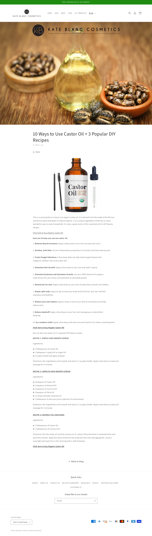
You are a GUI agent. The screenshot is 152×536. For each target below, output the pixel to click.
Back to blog (77, 461)
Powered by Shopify (35, 530)
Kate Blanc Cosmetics (22, 530)
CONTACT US (55, 483)
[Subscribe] (94, 501)
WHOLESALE (85, 483)
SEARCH (35, 483)
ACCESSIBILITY (76, 487)
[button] (92, 13)
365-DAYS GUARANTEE (70, 483)
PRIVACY (95, 483)
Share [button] (38, 152)
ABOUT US (44, 483)
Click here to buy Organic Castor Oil (48, 233)
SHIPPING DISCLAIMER (109, 483)
